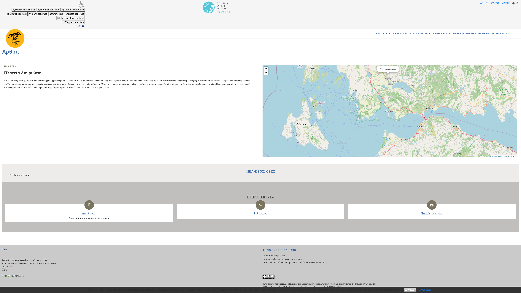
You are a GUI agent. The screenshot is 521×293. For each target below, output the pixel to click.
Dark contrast (39, 13)
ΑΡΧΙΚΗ (380, 33)
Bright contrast (18, 13)
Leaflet (492, 156)
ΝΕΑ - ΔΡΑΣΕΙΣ (420, 33)
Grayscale (57, 13)
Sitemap (506, 3)
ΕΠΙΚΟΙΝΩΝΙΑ (499, 33)
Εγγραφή (495, 3)
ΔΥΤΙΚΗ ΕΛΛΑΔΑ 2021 (398, 33)
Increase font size (49, 9)
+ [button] (266, 68)
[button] (45, 4)
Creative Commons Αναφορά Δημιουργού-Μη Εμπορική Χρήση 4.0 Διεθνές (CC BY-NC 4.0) (334, 284)
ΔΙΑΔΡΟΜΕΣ (484, 33)
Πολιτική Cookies (425, 290)
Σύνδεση (484, 3)
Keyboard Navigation (72, 18)
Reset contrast (76, 13)
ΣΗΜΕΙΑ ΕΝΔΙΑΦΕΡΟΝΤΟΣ (445, 33)
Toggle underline (74, 22)
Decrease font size (25, 9)
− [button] (266, 72)
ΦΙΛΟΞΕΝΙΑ (468, 33)
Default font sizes (74, 9)
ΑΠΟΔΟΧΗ (410, 290)
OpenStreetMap (503, 156)
